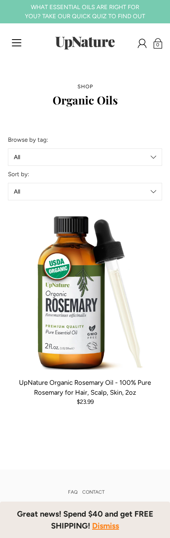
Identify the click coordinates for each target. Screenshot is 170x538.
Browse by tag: (28, 139)
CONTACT (93, 492)
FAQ (72, 492)
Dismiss (105, 525)
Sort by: (18, 174)
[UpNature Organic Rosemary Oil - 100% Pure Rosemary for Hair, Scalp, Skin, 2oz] (85, 292)
